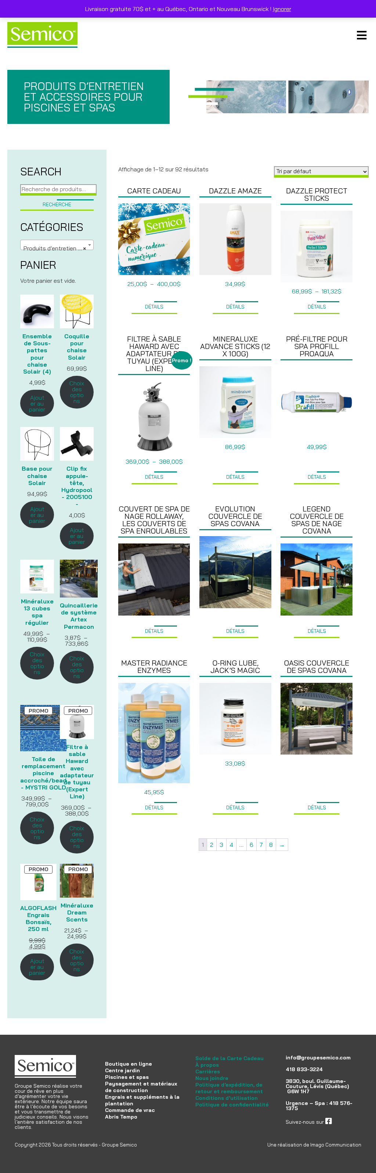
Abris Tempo (121, 1116)
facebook (343, 1122)
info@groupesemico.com (318, 1057)
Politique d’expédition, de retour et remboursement (229, 1088)
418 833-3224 (304, 1069)
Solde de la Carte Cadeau (229, 1058)
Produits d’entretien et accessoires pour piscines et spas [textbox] (58, 248)
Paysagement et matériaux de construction (141, 1087)
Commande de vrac (130, 1110)
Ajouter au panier (37, 403)
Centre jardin (122, 1070)
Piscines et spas (127, 1077)
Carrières (207, 1071)
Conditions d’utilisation (226, 1098)
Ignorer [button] (282, 9)
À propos (207, 1065)
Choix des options (76, 391)
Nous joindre (211, 1078)
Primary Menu (361, 34)
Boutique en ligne (128, 1063)
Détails (154, 307)
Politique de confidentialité (232, 1104)
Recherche (57, 204)
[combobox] (57, 245)
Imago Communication (335, 1145)
